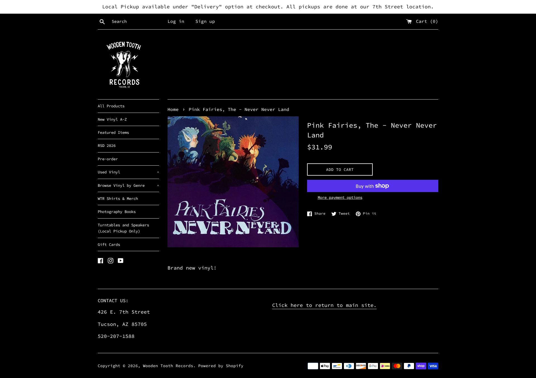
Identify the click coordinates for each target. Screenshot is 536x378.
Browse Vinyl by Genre (128, 185)
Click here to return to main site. (324, 305)
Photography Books (117, 211)
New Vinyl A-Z (112, 119)
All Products (111, 105)
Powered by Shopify (220, 365)
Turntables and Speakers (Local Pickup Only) (123, 228)
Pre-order (108, 158)
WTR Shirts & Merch (118, 198)
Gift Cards (109, 244)
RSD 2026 (107, 145)
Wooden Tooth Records (168, 365)
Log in (176, 21)
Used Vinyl (128, 172)
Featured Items (113, 132)
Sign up (205, 21)
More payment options (340, 197)
